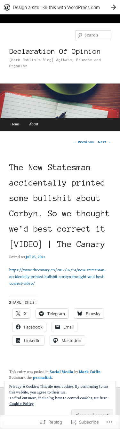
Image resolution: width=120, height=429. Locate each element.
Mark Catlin (89, 372)
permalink (42, 378)
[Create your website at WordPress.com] (60, 7)
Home (15, 124)
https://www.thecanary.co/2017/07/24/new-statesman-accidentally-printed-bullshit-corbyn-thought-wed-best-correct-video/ (57, 277)
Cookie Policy (21, 404)
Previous (83, 142)
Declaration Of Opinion (55, 51)
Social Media (61, 372)
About (33, 124)
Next (104, 142)
